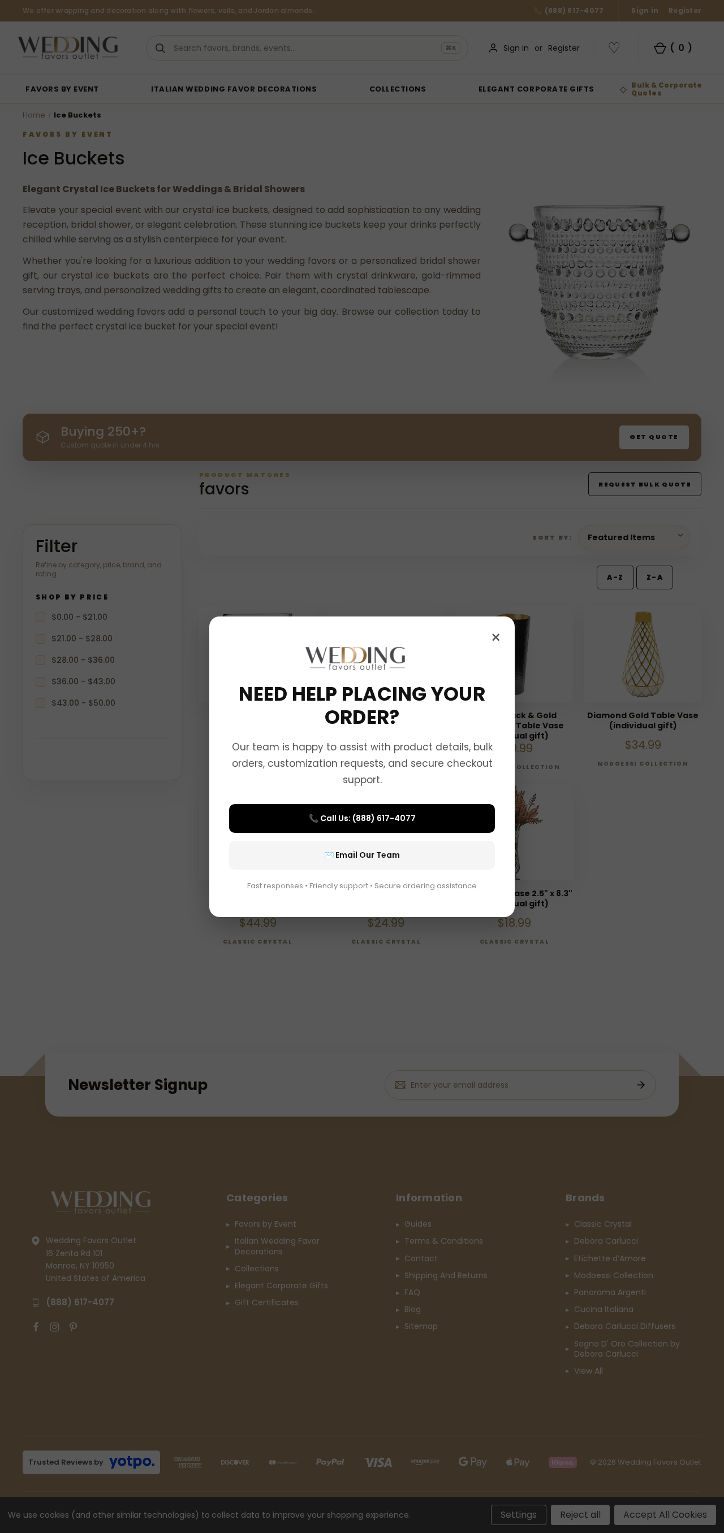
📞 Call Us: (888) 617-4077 (362, 818)
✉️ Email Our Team (362, 855)
